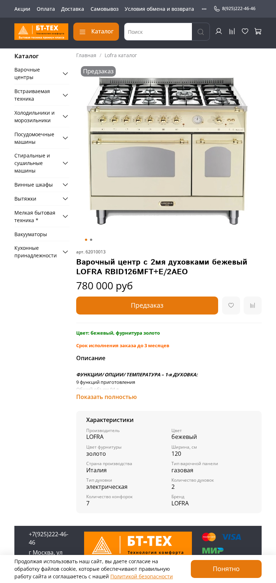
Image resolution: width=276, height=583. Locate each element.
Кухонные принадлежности (35, 251)
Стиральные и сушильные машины (32, 163)
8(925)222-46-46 (239, 8)
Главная (86, 55)
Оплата (46, 8)
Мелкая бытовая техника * (34, 216)
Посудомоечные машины (34, 138)
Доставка (72, 8)
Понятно (226, 568)
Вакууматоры (30, 234)
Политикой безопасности (141, 576)
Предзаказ (147, 305)
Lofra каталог (121, 55)
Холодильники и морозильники (34, 116)
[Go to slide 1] (86, 240)
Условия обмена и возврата (159, 8)
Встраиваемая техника (32, 95)
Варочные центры (27, 73)
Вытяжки (25, 198)
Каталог (102, 31)
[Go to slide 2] (91, 240)
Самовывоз (105, 8)
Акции (22, 8)
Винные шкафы (33, 184)
